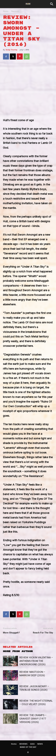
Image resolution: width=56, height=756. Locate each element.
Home (6, 11)
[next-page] (9, 730)
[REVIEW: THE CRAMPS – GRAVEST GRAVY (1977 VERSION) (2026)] (10, 718)
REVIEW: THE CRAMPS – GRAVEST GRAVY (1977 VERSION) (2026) (33, 719)
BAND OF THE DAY (28, 747)
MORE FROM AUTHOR (18, 651)
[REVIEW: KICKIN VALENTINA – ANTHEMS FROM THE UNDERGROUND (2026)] (10, 661)
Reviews (15, 11)
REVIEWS (23, 744)
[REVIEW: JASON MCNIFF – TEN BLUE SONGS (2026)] (10, 690)
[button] (52, 4)
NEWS (40, 744)
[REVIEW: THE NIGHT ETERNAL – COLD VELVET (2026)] (10, 704)
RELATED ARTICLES (17, 647)
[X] (13, 56)
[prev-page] (5, 730)
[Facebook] (6, 56)
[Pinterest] (20, 56)
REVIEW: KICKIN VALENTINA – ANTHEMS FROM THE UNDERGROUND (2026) (36, 661)
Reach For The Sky (43, 632)
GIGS (32, 744)
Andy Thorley (11, 50)
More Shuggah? (11, 632)
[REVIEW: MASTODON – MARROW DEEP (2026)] (10, 675)
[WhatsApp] (27, 56)
